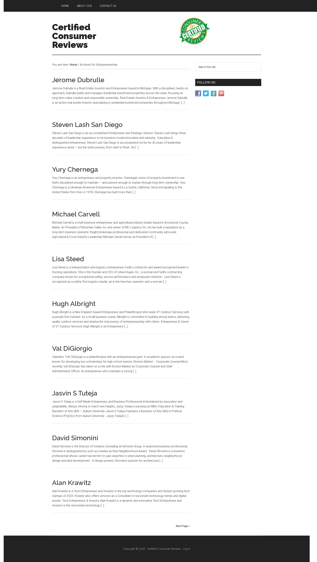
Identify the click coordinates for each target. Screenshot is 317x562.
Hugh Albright (74, 303)
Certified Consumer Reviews (74, 36)
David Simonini (75, 438)
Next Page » (183, 526)
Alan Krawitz (71, 482)
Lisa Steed (68, 259)
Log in (186, 548)
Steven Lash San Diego (87, 124)
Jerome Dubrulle (78, 80)
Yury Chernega (75, 169)
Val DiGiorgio (72, 348)
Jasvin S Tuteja (74, 393)
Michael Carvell (76, 214)
